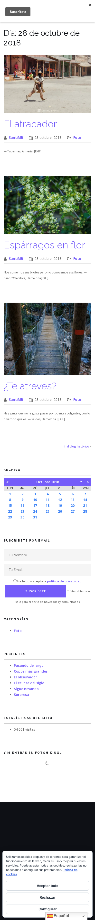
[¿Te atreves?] (47, 341)
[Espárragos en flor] (47, 207)
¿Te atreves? (30, 386)
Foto (77, 137)
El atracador (30, 124)
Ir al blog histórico (76, 446)
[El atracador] (47, 86)
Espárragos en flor (44, 245)
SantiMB (16, 137)
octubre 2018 (47, 482)
